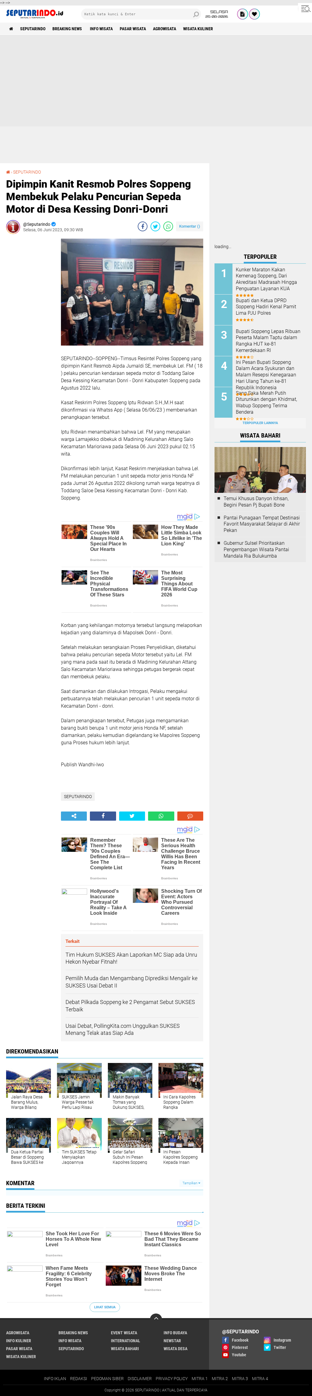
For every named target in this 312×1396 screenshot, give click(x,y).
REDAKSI (78, 1378)
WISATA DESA (175, 1348)
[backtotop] (156, 1320)
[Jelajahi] (305, 8)
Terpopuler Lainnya (260, 423)
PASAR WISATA (133, 28)
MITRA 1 (200, 1378)
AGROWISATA (164, 28)
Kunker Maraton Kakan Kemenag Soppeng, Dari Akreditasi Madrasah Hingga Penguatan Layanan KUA (266, 279)
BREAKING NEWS (67, 28)
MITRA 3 (240, 1378)
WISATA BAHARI (125, 1348)
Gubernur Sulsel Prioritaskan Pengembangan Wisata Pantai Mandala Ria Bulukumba (256, 549)
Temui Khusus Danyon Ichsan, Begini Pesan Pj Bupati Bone (256, 502)
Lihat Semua (104, 1307)
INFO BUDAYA (175, 1332)
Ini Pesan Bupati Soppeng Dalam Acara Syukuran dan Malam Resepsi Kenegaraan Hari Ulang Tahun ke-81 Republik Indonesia (266, 374)
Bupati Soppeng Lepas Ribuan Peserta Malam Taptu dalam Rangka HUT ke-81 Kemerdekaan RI (268, 340)
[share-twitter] (155, 226)
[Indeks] (242, 14)
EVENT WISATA (124, 1332)
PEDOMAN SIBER (107, 1378)
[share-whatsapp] (168, 226)
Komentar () (189, 226)
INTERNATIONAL (125, 1340)
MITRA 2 (220, 1378)
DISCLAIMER (140, 1378)
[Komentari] (190, 816)
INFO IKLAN (55, 1378)
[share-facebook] (142, 226)
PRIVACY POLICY (172, 1378)
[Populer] (254, 14)
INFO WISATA (101, 28)
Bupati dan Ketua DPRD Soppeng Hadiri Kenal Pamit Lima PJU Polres (266, 307)
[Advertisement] (156, 80)
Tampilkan (190, 1183)
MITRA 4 (260, 1378)
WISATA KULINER (198, 28)
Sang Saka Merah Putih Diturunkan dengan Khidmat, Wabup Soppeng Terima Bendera (266, 402)
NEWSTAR (172, 1340)
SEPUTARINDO (32, 28)
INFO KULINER (18, 1340)
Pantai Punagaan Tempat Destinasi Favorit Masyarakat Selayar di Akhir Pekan (262, 524)
